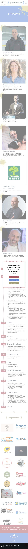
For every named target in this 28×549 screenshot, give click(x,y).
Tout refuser (14, 280)
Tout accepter (14, 277)
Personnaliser (14, 283)
